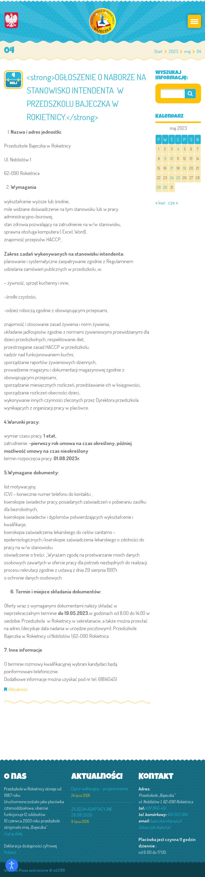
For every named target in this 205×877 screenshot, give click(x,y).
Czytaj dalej (13, 833)
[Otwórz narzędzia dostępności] (11, 865)
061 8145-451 (156, 808)
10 (171, 158)
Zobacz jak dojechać (155, 827)
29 (159, 187)
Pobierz (10, 852)
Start (158, 51)
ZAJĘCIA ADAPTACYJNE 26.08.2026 (91, 812)
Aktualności (17, 689)
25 (178, 177)
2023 (173, 51)
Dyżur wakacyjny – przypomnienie (99, 788)
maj (187, 51)
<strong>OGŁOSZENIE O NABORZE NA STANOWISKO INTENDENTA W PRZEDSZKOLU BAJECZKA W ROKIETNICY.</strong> (86, 96)
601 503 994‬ (177, 814)
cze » (173, 202)
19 (184, 168)
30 (165, 187)
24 (172, 177)
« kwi (160, 202)
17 (172, 168)
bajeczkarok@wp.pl (165, 820)
